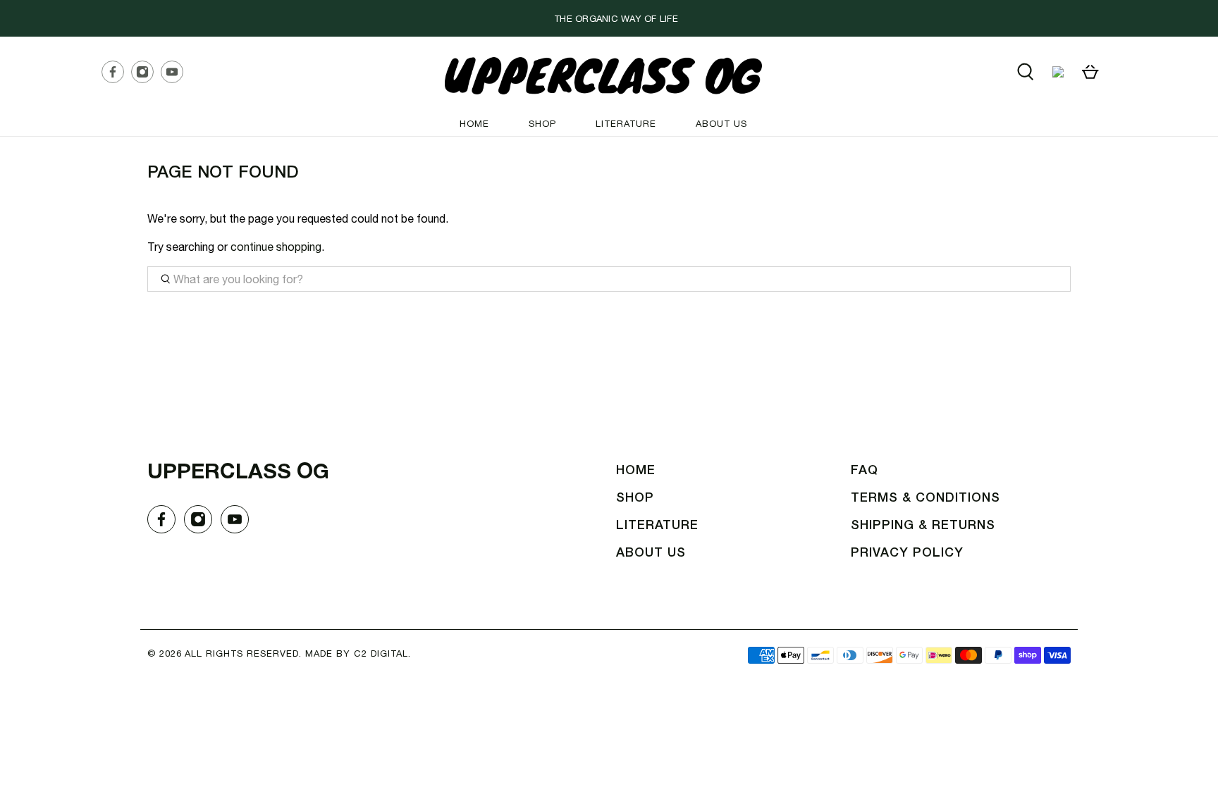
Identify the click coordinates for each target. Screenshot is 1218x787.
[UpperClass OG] (603, 75)
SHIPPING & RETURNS (923, 525)
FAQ (864, 470)
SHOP (542, 123)
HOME (474, 123)
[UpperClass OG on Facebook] (116, 75)
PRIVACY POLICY (907, 553)
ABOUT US (721, 123)
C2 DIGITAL (381, 653)
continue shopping (275, 246)
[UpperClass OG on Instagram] (146, 75)
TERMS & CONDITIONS (925, 498)
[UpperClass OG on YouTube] (175, 75)
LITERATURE (626, 123)
